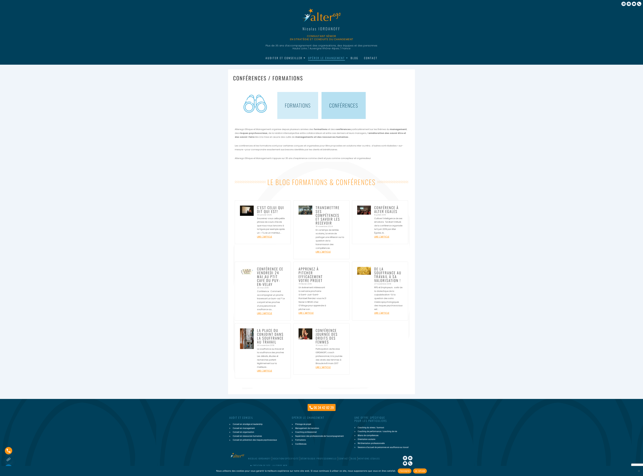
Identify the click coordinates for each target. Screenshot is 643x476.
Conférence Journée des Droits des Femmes (327, 336)
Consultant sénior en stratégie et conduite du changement (321, 37)
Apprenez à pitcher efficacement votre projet (311, 274)
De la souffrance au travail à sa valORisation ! (387, 274)
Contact (371, 58)
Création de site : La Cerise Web (270, 465)
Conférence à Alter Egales (386, 209)
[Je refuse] (638, 471)
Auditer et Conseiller (284, 58)
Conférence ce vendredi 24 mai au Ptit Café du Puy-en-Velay (270, 276)
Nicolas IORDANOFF (321, 28)
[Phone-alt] (639, 4)
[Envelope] (634, 4)
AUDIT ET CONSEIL (241, 417)
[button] (321, 465)
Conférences (343, 105)
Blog (354, 58)
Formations (298, 105)
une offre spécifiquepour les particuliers (370, 419)
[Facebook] (629, 4)
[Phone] (8, 450)
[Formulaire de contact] (8, 459)
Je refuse (420, 470)
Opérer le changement (326, 58)
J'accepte (404, 470)
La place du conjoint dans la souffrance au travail (270, 336)
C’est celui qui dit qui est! (270, 209)
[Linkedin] (623, 4)
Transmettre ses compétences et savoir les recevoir (328, 215)
